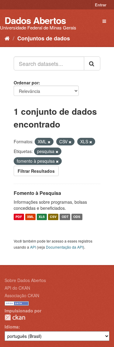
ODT (65, 217)
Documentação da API (64, 247)
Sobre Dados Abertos (25, 280)
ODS (76, 217)
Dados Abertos (35, 20)
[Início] (7, 38)
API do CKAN (17, 288)
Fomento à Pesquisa (37, 192)
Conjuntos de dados (43, 38)
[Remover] (49, 141)
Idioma (12, 327)
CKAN (15, 317)
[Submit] (92, 63)
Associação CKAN (22, 295)
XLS (42, 217)
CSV (53, 217)
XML (30, 217)
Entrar (100, 5)
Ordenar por (26, 83)
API (33, 247)
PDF (19, 217)
